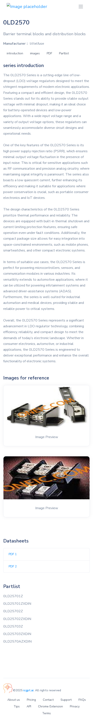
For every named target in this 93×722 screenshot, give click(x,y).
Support (66, 700)
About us (13, 700)
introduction (15, 53)
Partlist (64, 53)
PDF (49, 53)
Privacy (75, 706)
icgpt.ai (28, 690)
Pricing (31, 700)
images (35, 53)
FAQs (82, 700)
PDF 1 (13, 554)
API (29, 706)
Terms (46, 713)
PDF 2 (13, 566)
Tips (17, 706)
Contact (48, 700)
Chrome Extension (50, 706)
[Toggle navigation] (80, 6)
